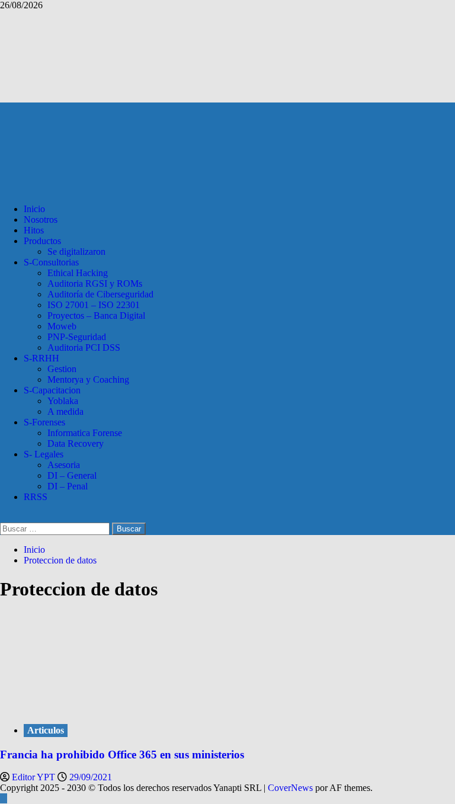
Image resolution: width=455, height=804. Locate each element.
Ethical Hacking (77, 273)
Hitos (34, 230)
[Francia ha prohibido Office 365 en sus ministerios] (89, 706)
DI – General (72, 475)
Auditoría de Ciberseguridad (100, 294)
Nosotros (40, 219)
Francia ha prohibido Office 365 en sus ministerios (122, 754)
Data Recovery (75, 443)
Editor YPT (34, 777)
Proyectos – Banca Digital (96, 315)
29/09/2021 (90, 777)
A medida (65, 411)
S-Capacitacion (52, 390)
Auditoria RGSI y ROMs (94, 283)
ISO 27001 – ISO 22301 (93, 305)
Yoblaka (62, 401)
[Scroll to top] (3, 798)
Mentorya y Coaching (88, 379)
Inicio (34, 209)
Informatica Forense (84, 433)
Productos (42, 241)
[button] (3, 517)
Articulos (45, 730)
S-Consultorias (51, 262)
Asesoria (63, 465)
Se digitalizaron (76, 251)
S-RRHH (41, 358)
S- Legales (43, 454)
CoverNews (290, 788)
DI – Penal (67, 486)
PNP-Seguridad (76, 337)
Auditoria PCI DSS (83, 347)
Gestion (61, 369)
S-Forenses (44, 422)
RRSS (35, 497)
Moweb (61, 326)
